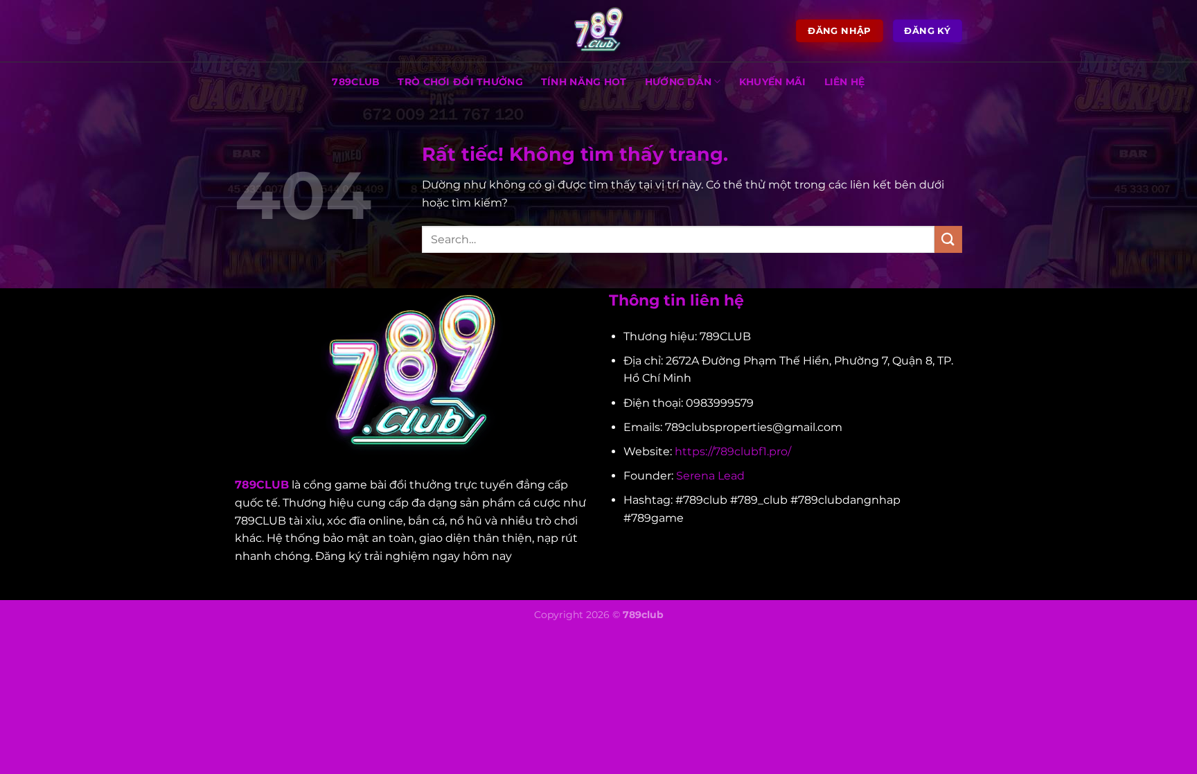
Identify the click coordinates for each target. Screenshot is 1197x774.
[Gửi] (948, 239)
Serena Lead (710, 475)
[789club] (598, 31)
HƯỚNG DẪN (678, 82)
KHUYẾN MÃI (772, 82)
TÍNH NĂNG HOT (584, 82)
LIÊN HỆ (844, 82)
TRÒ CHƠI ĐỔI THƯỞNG (460, 82)
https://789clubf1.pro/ (733, 451)
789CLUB (356, 82)
